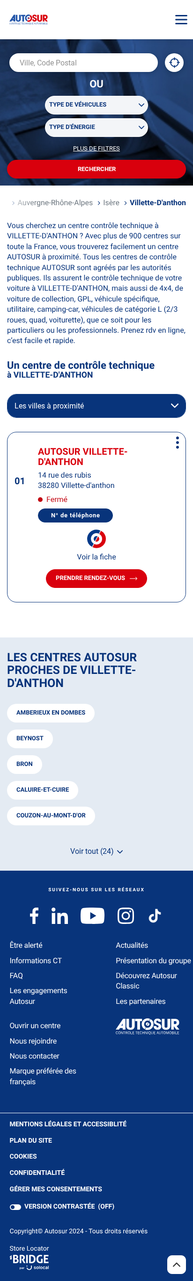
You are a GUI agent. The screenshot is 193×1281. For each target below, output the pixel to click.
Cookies (23, 1157)
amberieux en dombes (50, 712)
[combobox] (83, 62)
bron (24, 764)
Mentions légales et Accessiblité (68, 1125)
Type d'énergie (72, 127)
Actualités (132, 945)
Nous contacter (34, 1056)
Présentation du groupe (153, 960)
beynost (30, 738)
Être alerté (26, 945)
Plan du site (31, 1141)
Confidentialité (37, 1173)
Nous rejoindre (33, 1041)
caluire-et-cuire (42, 790)
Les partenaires (140, 1001)
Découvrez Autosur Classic (146, 980)
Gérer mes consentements (56, 1189)
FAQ (16, 975)
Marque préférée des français (43, 1076)
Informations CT (36, 960)
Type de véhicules (77, 104)
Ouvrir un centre (35, 1025)
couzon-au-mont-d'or (51, 815)
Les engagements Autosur (38, 995)
